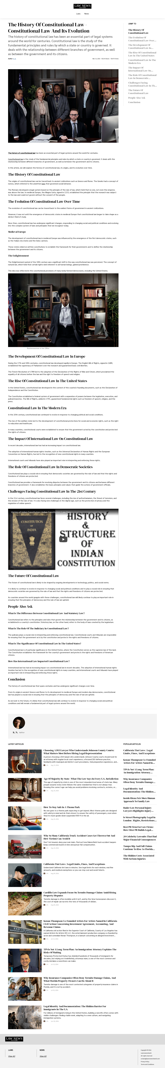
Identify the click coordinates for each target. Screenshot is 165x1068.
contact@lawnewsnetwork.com (150, 1058)
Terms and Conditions (147, 1064)
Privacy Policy (145, 1061)
